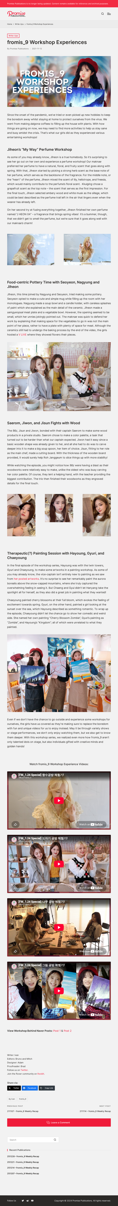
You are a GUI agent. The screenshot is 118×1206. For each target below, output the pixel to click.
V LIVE (22, 334)
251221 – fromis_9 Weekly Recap (23, 1162)
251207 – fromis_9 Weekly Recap (23, 1173)
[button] (55, 1140)
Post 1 (57, 1030)
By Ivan (12, 1099)
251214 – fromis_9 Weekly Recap (23, 1167)
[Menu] (109, 14)
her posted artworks (26, 578)
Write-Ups (13, 36)
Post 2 (68, 1030)
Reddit (40, 1073)
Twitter (24, 1070)
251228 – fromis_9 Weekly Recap (23, 1156)
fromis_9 (22, 1099)
